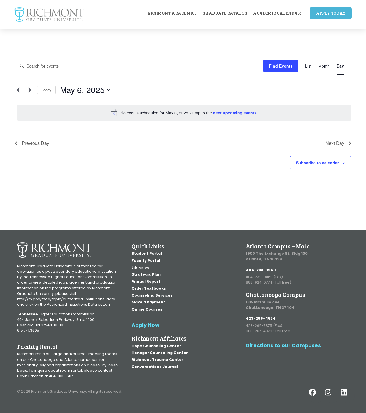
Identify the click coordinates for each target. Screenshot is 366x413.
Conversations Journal (155, 366)
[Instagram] (332, 396)
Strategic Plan (146, 274)
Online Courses (147, 309)
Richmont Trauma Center (157, 359)
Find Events (281, 66)
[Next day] (29, 89)
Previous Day (35, 143)
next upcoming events (235, 113)
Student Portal (147, 253)
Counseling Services (152, 295)
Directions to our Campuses (283, 345)
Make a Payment (148, 302)
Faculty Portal (146, 260)
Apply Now (146, 325)
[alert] (184, 113)
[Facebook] (316, 396)
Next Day (334, 143)
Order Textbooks (149, 288)
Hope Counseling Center (156, 345)
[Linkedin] (347, 396)
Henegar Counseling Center (160, 352)
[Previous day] (18, 89)
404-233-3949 (261, 270)
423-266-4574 (261, 318)
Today (46, 89)
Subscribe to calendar (317, 162)
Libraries (140, 267)
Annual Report (146, 281)
